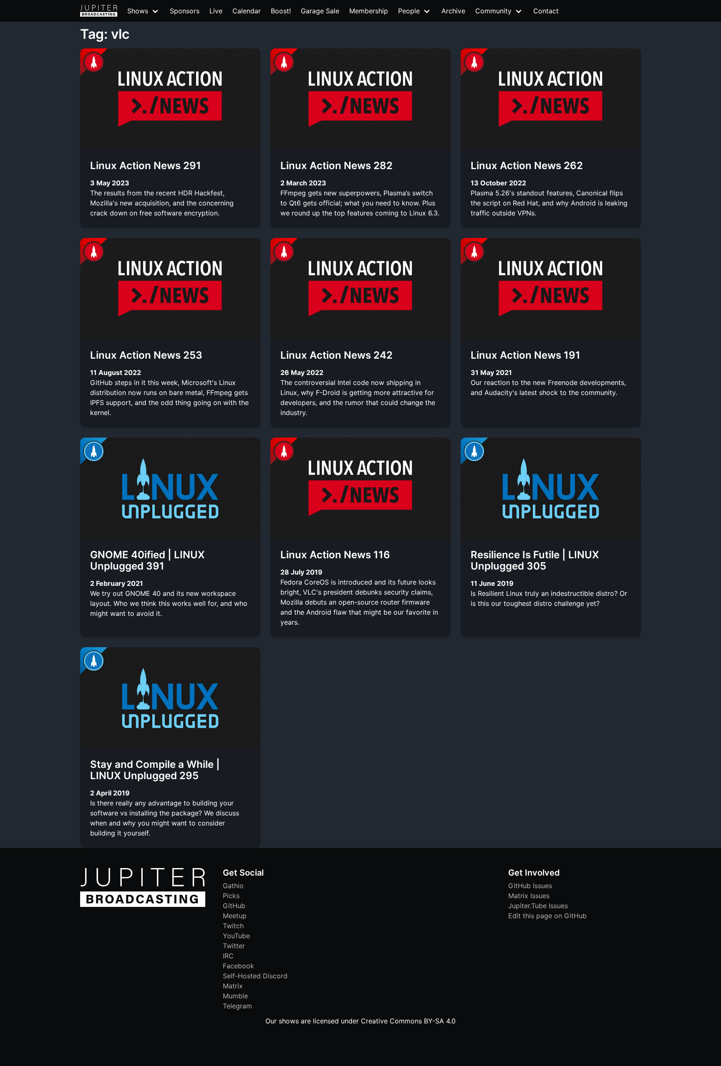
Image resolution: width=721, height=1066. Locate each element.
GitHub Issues (530, 885)
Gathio (233, 885)
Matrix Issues (529, 895)
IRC (228, 956)
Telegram (237, 1006)
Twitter (234, 946)
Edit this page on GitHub (547, 916)
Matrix (233, 986)
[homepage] (98, 11)
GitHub (234, 905)
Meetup (235, 916)
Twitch (233, 926)
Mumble (235, 996)
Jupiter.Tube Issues (538, 905)
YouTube (236, 936)
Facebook (238, 966)
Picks (231, 895)
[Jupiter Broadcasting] (142, 905)
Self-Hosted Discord (255, 976)
